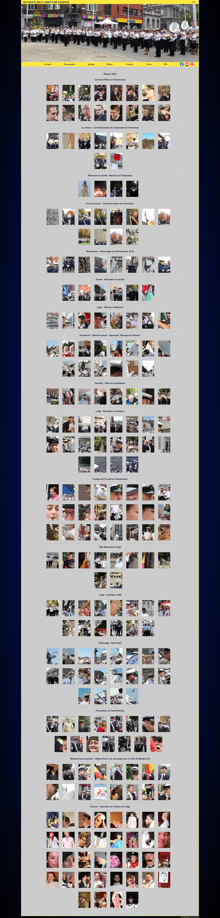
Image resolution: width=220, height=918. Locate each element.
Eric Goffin (194, 917)
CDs (165, 64)
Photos (109, 64)
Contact (129, 64)
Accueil (48, 64)
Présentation (69, 64)
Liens (149, 64)
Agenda (91, 64)
